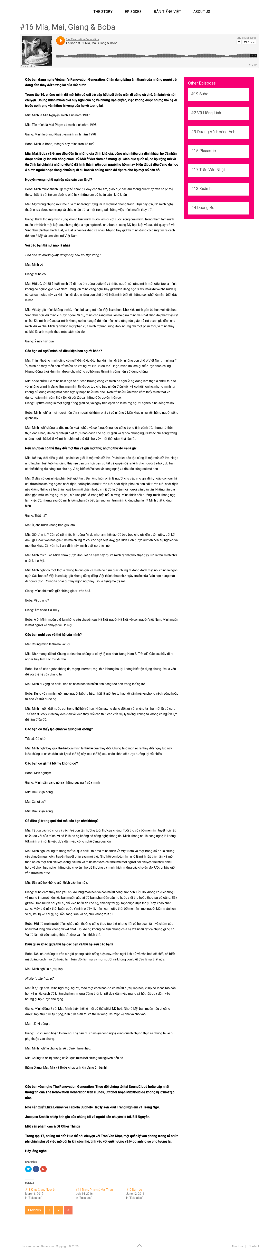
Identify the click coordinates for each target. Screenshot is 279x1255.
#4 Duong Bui (203, 207)
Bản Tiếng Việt (167, 11)
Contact (254, 1246)
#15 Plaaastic (203, 150)
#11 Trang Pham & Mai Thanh (95, 1189)
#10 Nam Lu (134, 1189)
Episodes (133, 11)
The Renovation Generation (37, 1246)
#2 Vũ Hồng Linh (206, 112)
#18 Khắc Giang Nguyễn (40, 1189)
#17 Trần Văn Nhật (208, 169)
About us (201, 11)
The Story (103, 11)
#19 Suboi (200, 93)
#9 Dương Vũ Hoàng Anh (213, 131)
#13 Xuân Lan (203, 188)
